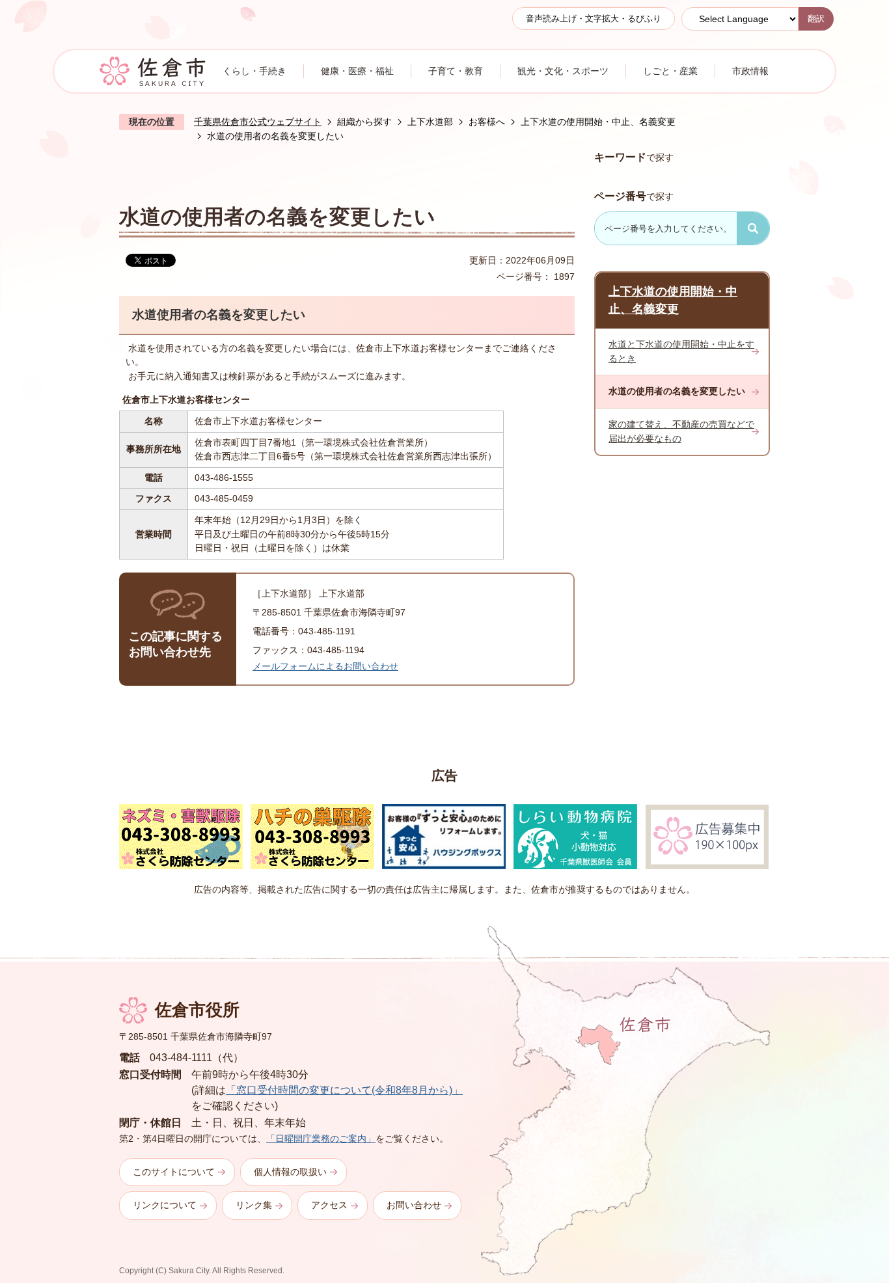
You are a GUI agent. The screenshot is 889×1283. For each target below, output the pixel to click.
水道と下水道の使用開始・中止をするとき (681, 351)
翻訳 (816, 18)
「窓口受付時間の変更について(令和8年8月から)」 (344, 1090)
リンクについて (165, 1205)
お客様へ (487, 121)
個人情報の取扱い (290, 1172)
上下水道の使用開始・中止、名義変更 (598, 121)
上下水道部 (430, 121)
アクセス (329, 1205)
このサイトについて (174, 1172)
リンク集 (254, 1205)
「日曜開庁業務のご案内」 (321, 1138)
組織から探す (364, 121)
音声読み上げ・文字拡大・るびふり (593, 18)
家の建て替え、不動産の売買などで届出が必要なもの (681, 431)
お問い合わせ (414, 1205)
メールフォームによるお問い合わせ (325, 666)
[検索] (753, 228)
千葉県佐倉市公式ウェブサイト (257, 121)
